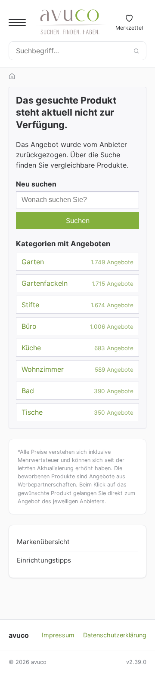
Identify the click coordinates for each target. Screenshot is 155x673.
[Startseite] (12, 76)
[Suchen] (136, 50)
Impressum (58, 635)
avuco (19, 635)
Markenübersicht (43, 542)
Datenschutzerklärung (114, 635)
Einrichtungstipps (44, 560)
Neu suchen (36, 184)
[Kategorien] (17, 22)
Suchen (78, 220)
